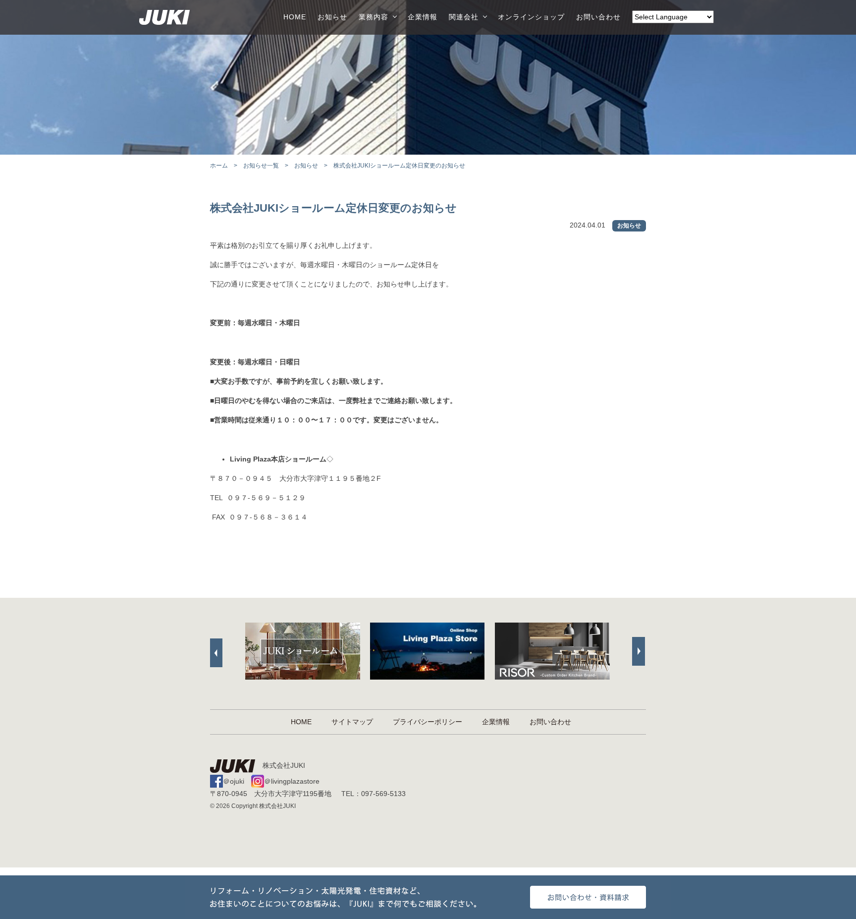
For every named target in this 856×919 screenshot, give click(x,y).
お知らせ (332, 17)
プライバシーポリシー (427, 722)
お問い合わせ (598, 17)
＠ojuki (233, 781)
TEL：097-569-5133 (373, 794)
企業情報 (422, 17)
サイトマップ (352, 722)
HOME (294, 17)
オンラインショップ (531, 17)
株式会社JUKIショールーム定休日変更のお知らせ (333, 208)
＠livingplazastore (292, 781)
